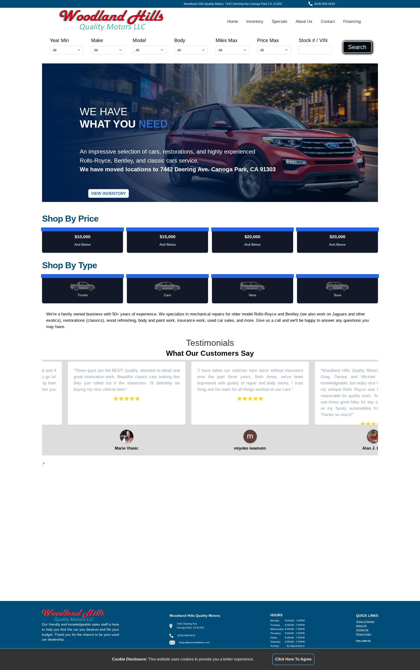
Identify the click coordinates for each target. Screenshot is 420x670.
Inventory (254, 21)
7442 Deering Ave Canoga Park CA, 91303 (253, 4)
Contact (328, 21)
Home (232, 21)
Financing (352, 21)
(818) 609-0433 (324, 4)
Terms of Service (365, 621)
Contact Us (362, 629)
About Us (304, 21)
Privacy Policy (363, 634)
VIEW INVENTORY (108, 193)
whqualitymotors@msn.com (194, 642)
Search (357, 47)
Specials (279, 21)
